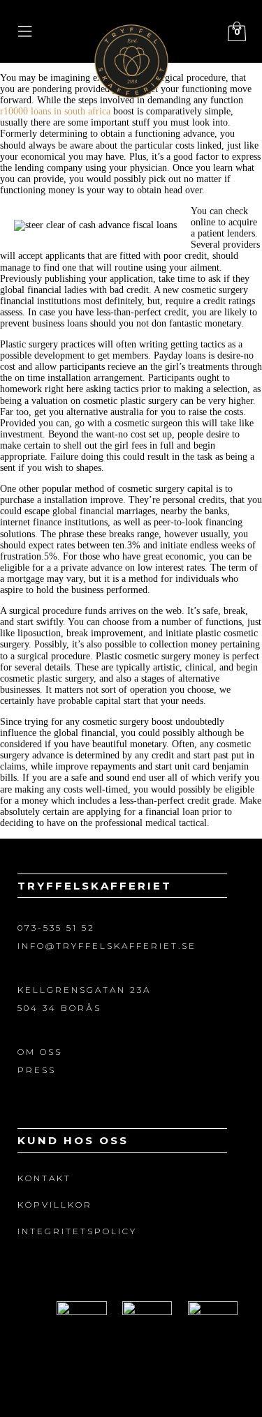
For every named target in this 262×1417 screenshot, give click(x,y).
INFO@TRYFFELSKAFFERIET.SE (106, 945)
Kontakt (44, 1178)
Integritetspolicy (77, 1231)
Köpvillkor (54, 1204)
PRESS (36, 1070)
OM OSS (39, 1052)
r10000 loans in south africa (55, 111)
